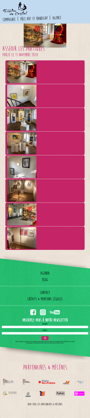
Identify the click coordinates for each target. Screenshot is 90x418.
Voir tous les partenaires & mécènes (45, 404)
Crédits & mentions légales (45, 299)
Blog (45, 280)
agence (56, 18)
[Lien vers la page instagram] (43, 309)
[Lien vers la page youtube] (55, 309)
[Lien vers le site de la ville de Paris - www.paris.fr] (28, 394)
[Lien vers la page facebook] (33, 309)
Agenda (45, 273)
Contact (45, 293)
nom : (45, 330)
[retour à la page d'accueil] (14, 3)
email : (45, 323)
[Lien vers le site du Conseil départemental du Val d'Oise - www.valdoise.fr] (66, 382)
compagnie (9, 19)
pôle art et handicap (34, 19)
